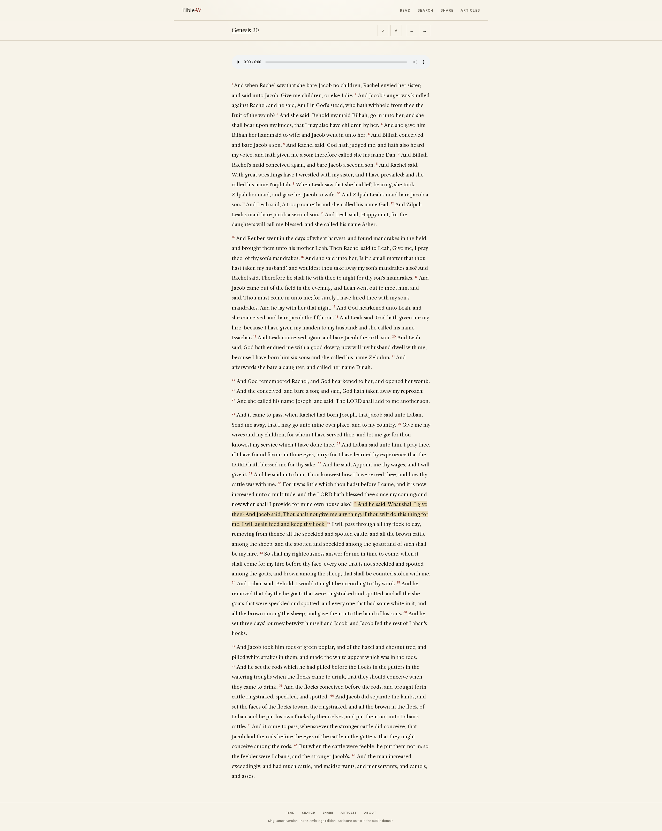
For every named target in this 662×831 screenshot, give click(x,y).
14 (233, 237)
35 (398, 582)
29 (250, 473)
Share (447, 10)
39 (281, 685)
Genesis (241, 30)
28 (319, 463)
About (370, 813)
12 (392, 203)
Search (425, 10)
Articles (470, 10)
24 (234, 400)
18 (336, 316)
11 (244, 203)
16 (416, 277)
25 (233, 414)
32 (328, 523)
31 (354, 503)
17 (334, 306)
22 (233, 380)
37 (233, 646)
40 (332, 695)
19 (254, 336)
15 (302, 257)
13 (322, 213)
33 (261, 553)
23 (233, 390)
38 (233, 666)
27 (338, 443)
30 (279, 483)
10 (338, 193)
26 (399, 424)
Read (405, 10)
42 (296, 745)
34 (234, 582)
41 (249, 725)
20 (394, 336)
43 (354, 755)
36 (405, 612)
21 (393, 356)
